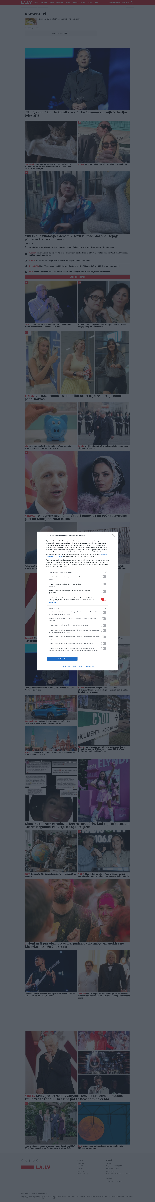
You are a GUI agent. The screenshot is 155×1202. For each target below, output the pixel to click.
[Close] (114, 536)
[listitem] (77, 572)
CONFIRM (62, 659)
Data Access (77, 666)
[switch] (103, 576)
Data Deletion (65, 666)
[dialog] (77, 601)
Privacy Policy (89, 666)
